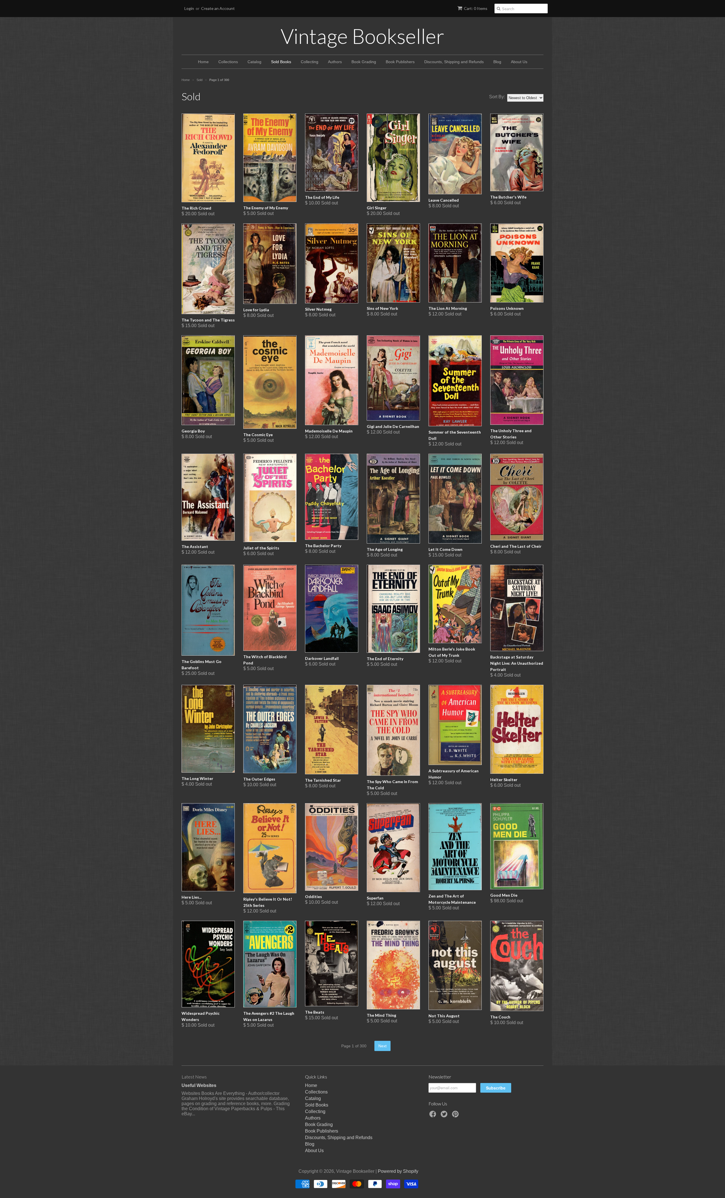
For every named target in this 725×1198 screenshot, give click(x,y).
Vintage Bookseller (362, 36)
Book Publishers (400, 61)
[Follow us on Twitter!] (445, 1116)
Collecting (309, 61)
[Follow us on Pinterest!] (456, 1116)
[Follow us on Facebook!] (433, 1116)
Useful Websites (199, 1085)
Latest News (194, 1076)
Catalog (254, 61)
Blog (497, 61)
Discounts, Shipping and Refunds (454, 61)
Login (189, 8)
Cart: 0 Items (475, 8)
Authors (335, 61)
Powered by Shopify (398, 1171)
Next (382, 1046)
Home (203, 61)
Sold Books (281, 61)
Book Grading (363, 61)
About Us (519, 61)
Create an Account (218, 8)
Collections (228, 61)
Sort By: (497, 96)
